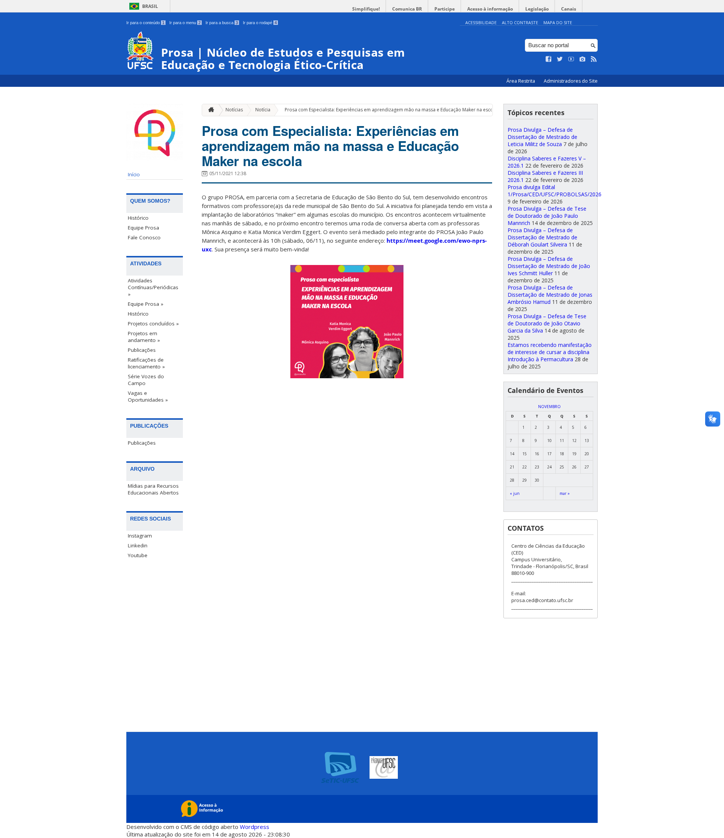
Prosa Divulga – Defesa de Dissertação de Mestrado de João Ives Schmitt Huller (549, 266)
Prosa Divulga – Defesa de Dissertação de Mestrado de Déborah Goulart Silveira (542, 237)
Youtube (137, 555)
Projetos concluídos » (153, 323)
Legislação (537, 9)
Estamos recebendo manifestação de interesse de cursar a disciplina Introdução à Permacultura (550, 352)
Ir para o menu (185, 22)
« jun (515, 493)
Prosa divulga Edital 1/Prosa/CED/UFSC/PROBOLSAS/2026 (554, 190)
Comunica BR (407, 9)
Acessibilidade (481, 22)
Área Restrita (521, 81)
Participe (444, 9)
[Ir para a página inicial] (209, 110)
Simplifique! (366, 9)
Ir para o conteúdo (145, 22)
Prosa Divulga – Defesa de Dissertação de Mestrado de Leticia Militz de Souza (542, 137)
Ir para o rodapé (260, 22)
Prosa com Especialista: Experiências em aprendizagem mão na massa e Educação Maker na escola (391, 109)
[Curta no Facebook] (549, 59)
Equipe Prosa (143, 227)
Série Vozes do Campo (146, 380)
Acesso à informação (490, 9)
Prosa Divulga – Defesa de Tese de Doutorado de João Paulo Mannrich (547, 215)
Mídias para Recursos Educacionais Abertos (153, 489)
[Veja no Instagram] (583, 59)
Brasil (150, 6)
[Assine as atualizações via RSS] (594, 59)
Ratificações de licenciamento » (146, 363)
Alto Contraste (520, 22)
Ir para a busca (222, 22)
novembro (549, 406)
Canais (568, 9)
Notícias (234, 109)
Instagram (140, 535)
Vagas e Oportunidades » (148, 396)
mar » (565, 493)
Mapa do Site (557, 22)
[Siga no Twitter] (560, 59)
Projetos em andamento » (144, 337)
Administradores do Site (571, 81)
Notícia (262, 109)
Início (134, 174)
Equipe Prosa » (145, 303)
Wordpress (254, 826)
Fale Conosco (144, 237)
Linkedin (137, 545)
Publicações (142, 350)
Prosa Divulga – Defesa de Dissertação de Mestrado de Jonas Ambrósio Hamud (550, 294)
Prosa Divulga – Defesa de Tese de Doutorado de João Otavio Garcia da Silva (547, 323)
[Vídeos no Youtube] (571, 59)
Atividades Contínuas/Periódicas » (153, 287)
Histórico (138, 217)
